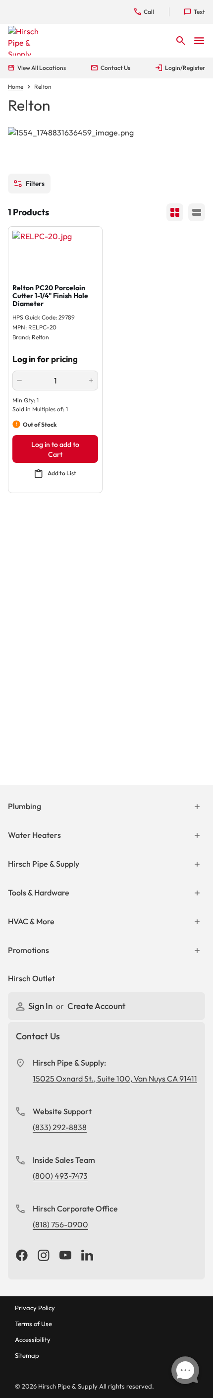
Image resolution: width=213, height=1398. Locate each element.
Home (15, 86)
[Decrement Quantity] (19, 380)
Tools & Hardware (38, 892)
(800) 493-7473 (60, 1176)
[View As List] (196, 212)
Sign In (41, 1006)
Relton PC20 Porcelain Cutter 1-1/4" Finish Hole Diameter (50, 296)
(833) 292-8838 (60, 1127)
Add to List (62, 473)
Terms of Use (33, 1324)
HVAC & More (31, 921)
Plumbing (24, 806)
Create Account (96, 1006)
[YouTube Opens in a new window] (65, 1256)
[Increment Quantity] (91, 380)
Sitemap (27, 1355)
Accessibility (33, 1339)
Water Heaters (34, 835)
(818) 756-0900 (60, 1224)
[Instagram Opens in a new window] (44, 1256)
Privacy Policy (35, 1308)
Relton (43, 86)
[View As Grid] (174, 212)
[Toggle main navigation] (199, 41)
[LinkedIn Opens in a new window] (87, 1256)
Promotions (28, 950)
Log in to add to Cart (55, 449)
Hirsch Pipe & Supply (43, 864)
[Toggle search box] (180, 40)
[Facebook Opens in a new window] (22, 1256)
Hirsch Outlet (31, 978)
